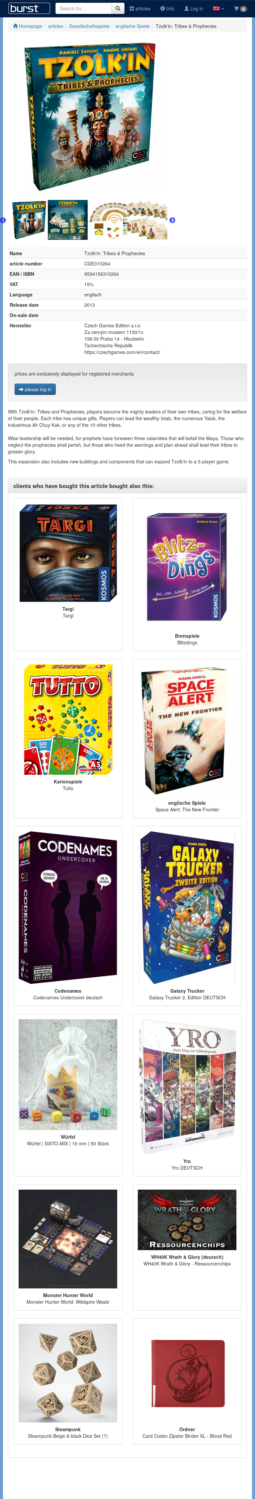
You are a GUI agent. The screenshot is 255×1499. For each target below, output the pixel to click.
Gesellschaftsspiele (89, 26)
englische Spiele (133, 26)
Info (169, 8)
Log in (196, 8)
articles (142, 8)
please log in (37, 389)
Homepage (30, 26)
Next (172, 220)
